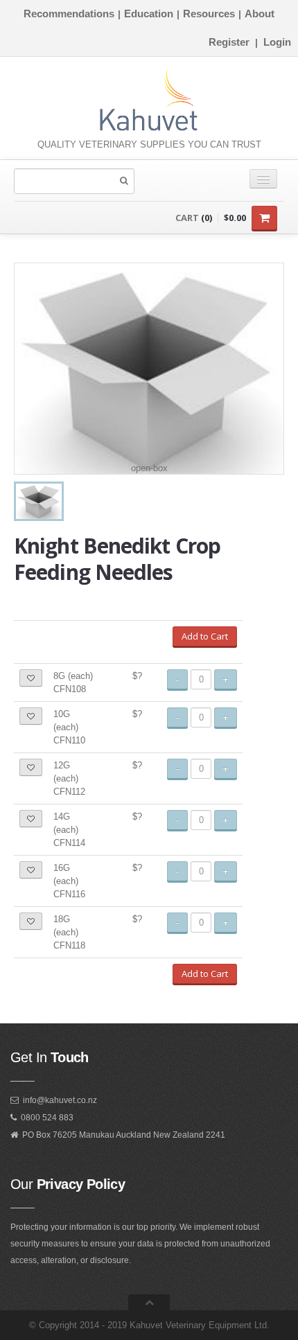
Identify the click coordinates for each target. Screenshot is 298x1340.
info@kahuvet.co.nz (60, 1100)
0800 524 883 (47, 1117)
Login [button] (277, 42)
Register (229, 42)
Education (148, 13)
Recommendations (69, 13)
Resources (209, 13)
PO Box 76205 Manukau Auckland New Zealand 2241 (123, 1135)
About (259, 13)
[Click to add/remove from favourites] (30, 678)
